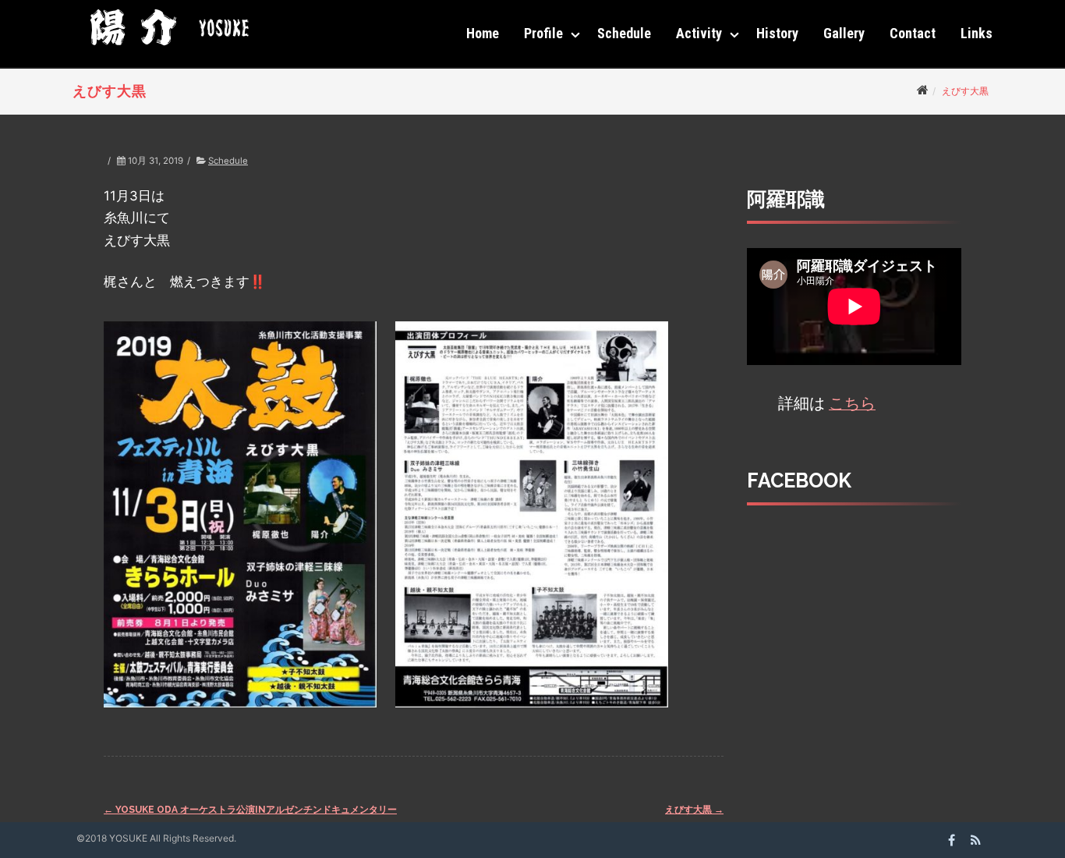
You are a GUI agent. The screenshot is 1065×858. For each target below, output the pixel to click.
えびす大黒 (694, 809)
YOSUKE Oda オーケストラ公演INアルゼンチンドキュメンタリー (250, 809)
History (777, 33)
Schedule (624, 33)
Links (976, 33)
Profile (543, 33)
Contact (913, 33)
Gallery (844, 33)
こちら (852, 403)
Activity (699, 33)
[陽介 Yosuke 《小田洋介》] (165, 50)
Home (482, 33)
